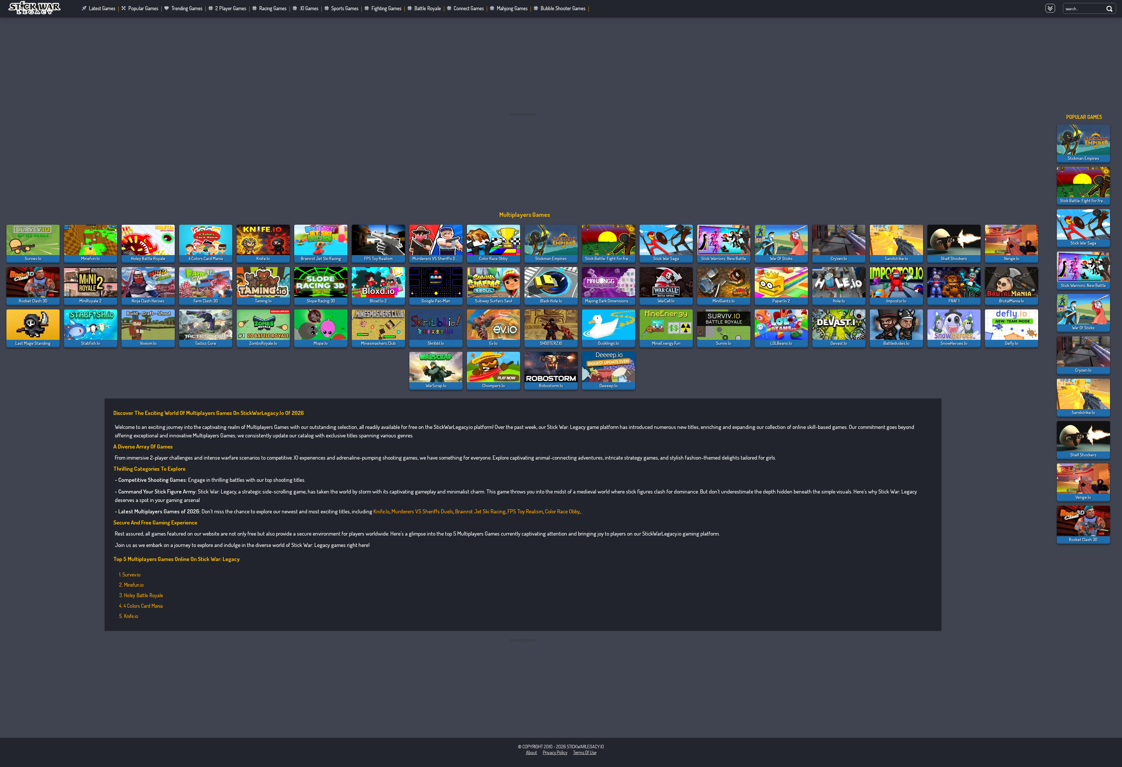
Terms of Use (584, 752)
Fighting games (386, 8)
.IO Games (308, 8)
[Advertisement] (561, 65)
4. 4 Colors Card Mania (141, 605)
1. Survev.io (130, 574)
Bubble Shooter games (563, 8)
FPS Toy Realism (525, 511)
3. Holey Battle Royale (141, 595)
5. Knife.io (128, 616)
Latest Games (102, 8)
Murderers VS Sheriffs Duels (422, 511)
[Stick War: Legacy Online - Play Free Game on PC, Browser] (38, 13)
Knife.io (381, 511)
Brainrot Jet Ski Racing (480, 511)
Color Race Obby (562, 511)
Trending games (186, 8)
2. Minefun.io (131, 584)
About (531, 752)
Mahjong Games (512, 8)
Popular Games (143, 8)
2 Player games (230, 8)
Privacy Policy (555, 752)
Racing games (273, 8)
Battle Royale (427, 8)
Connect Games (469, 8)
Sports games (345, 8)
